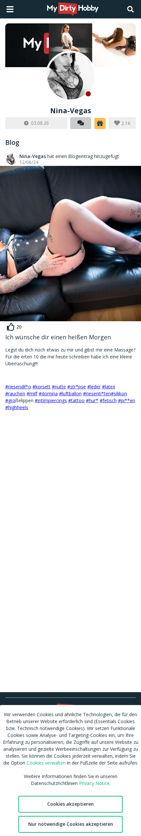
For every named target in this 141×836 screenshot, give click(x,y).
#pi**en (126, 400)
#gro (10, 400)
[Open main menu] (10, 9)
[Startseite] (73, 9)
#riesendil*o (18, 386)
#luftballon (70, 393)
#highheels (16, 407)
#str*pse (76, 386)
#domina (48, 393)
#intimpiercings (51, 400)
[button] (100, 123)
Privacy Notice (94, 783)
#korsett (41, 386)
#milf (32, 393)
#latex (108, 386)
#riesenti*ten (97, 393)
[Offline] (70, 76)
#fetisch (108, 400)
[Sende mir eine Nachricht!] (80, 123)
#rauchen (15, 393)
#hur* (92, 400)
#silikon (119, 393)
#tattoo (76, 400)
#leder (94, 386)
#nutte (59, 386)
